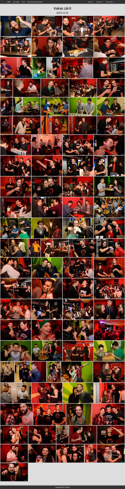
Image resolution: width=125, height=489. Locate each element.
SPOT (8, 2)
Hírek (23, 2)
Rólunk (90, 2)
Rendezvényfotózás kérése (35, 2)
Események (109, 2)
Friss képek (16, 2)
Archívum (99, 2)
